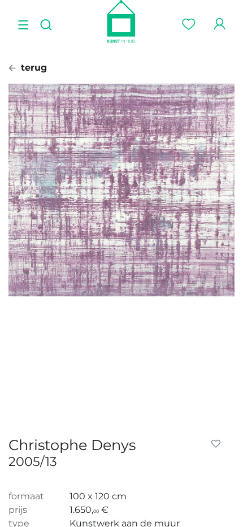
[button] (218, 444)
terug (32, 67)
